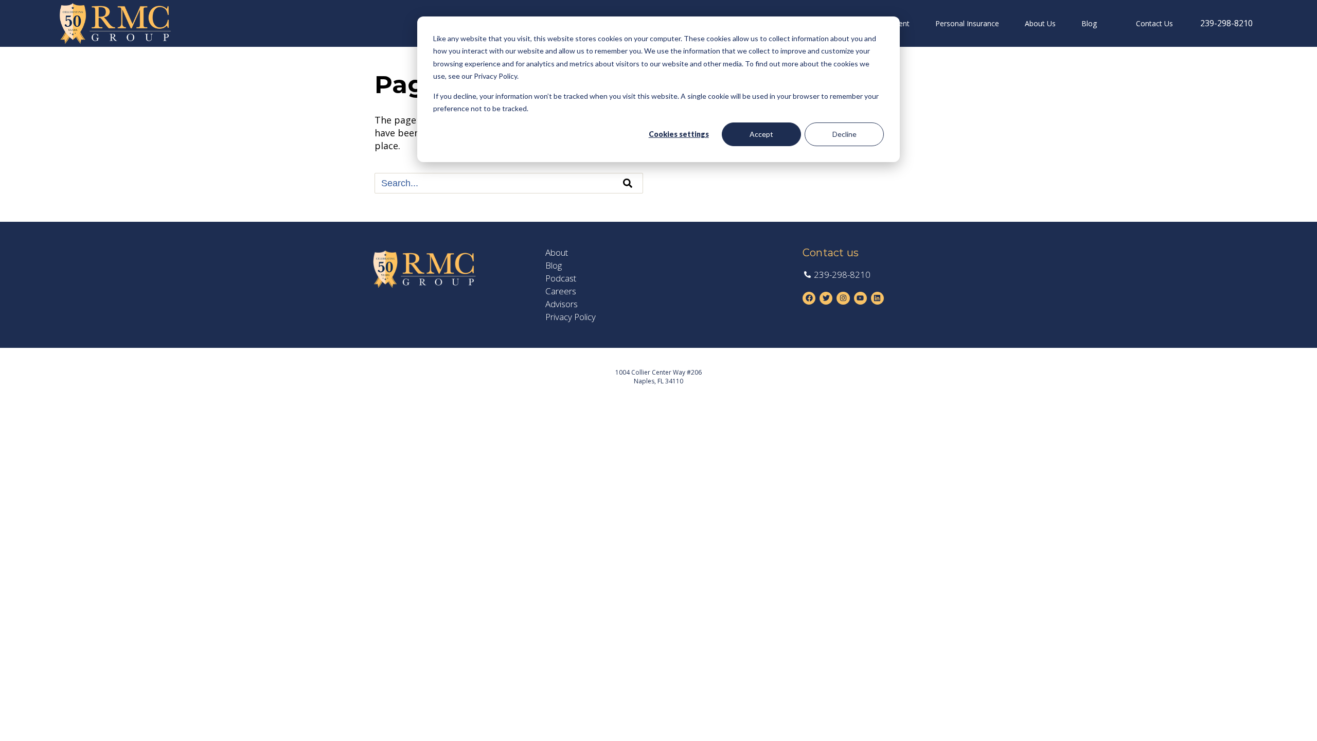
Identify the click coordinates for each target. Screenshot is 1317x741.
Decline (844, 134)
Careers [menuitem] (560, 291)
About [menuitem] (556, 253)
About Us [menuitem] (1040, 23)
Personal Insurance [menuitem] (967, 23)
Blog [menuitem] (1089, 23)
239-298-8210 (1226, 23)
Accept (761, 134)
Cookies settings (679, 134)
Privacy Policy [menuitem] (570, 317)
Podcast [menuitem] (560, 278)
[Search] (627, 183)
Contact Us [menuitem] (1154, 23)
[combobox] (509, 183)
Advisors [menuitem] (561, 304)
